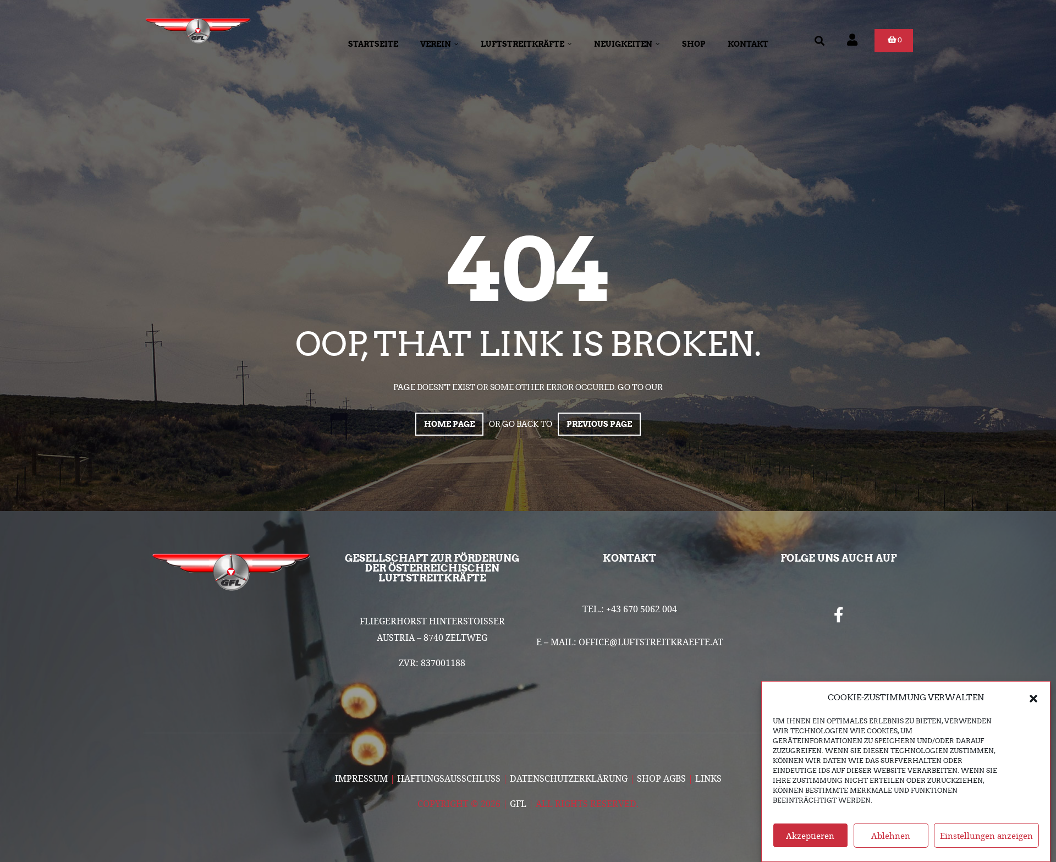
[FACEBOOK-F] (838, 615)
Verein (435, 44)
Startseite (373, 44)
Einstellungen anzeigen (986, 835)
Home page (449, 424)
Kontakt (748, 44)
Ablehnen (890, 835)
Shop (694, 44)
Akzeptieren (810, 835)
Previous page (599, 424)
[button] (1033, 697)
